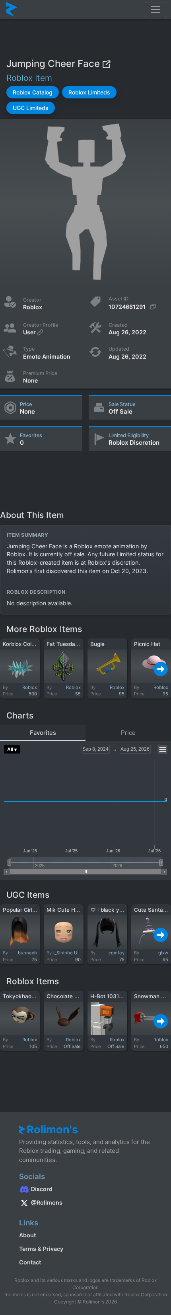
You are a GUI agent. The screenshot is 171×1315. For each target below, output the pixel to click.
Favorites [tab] (43, 732)
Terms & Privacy (41, 1248)
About (27, 1235)
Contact (30, 1262)
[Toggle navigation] (155, 9)
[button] (32, 92)
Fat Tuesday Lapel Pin (75, 644)
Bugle (97, 644)
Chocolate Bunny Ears (75, 996)
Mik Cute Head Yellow (75, 910)
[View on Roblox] (106, 63)
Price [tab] (128, 732)
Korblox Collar (20, 644)
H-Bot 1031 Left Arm (116, 996)
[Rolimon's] (11, 9)
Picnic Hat (147, 644)
